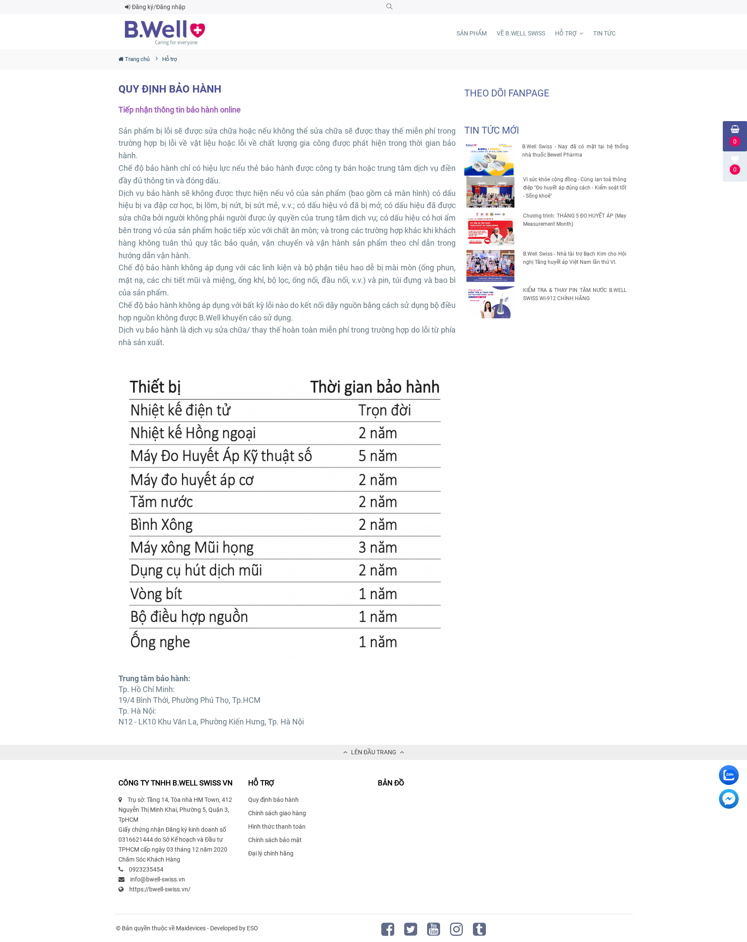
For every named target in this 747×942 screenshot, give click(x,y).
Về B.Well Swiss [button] (521, 33)
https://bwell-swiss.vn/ (160, 889)
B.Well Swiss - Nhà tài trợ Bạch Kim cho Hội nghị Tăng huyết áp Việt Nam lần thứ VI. (574, 258)
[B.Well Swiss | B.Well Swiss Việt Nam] (165, 32)
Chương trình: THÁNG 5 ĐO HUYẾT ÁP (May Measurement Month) (574, 220)
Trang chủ (137, 59)
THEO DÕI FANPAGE (506, 93)
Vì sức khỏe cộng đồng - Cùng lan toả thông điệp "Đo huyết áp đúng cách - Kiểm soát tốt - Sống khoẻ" (574, 187)
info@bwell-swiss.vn (157, 879)
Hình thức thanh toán (277, 826)
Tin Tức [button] (604, 33)
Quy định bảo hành (273, 799)
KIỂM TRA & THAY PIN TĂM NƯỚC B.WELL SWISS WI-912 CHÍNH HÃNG (574, 294)
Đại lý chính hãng (271, 853)
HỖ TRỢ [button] (566, 33)
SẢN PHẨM (471, 33)
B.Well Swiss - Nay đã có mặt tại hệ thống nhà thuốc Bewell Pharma (575, 151)
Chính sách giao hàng (277, 813)
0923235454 (146, 869)
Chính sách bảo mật (275, 839)
